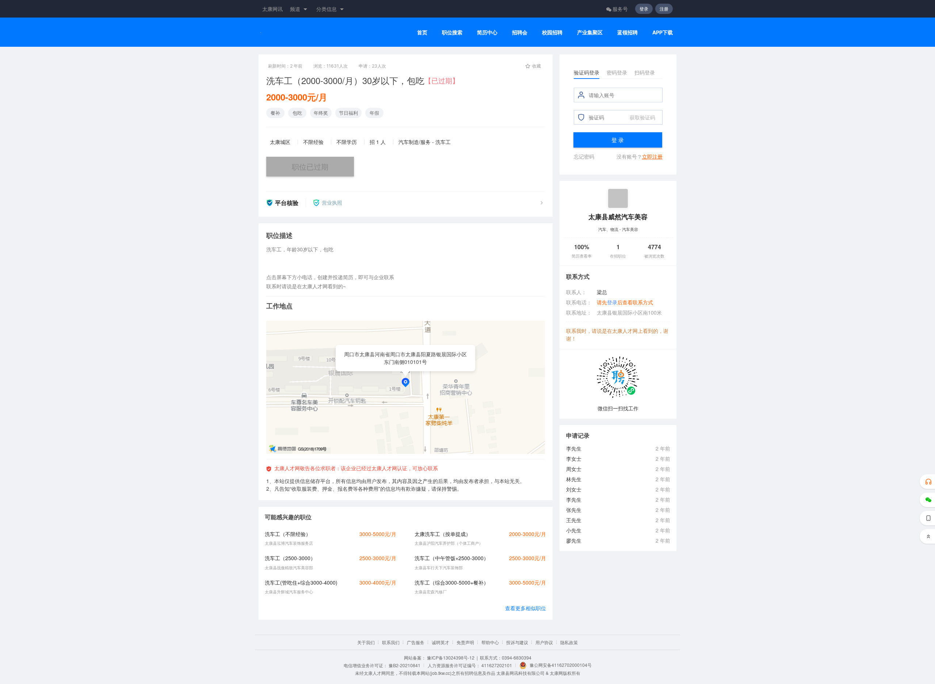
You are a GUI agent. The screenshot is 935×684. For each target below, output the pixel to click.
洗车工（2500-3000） (290, 558)
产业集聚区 (590, 32)
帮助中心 (490, 642)
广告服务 (415, 642)
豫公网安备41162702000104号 (561, 665)
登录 (644, 8)
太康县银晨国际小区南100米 (629, 312)
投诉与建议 (517, 642)
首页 (422, 32)
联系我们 (391, 642)
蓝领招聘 (627, 32)
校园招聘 (552, 32)
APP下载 (662, 32)
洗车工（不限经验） (288, 533)
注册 (664, 8)
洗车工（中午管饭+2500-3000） (452, 558)
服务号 (620, 8)
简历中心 (487, 32)
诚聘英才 (440, 642)
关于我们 (366, 642)
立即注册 (652, 156)
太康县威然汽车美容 (618, 216)
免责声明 (465, 642)
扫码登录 (644, 72)
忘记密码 (584, 156)
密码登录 (617, 72)
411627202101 (496, 665)
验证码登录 (586, 72)
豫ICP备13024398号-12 (450, 657)
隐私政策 (569, 642)
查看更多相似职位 (525, 608)
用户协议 (544, 642)
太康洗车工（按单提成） (443, 533)
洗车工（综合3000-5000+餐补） (452, 582)
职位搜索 (452, 32)
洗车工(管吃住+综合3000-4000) (301, 582)
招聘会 (519, 32)
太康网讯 (272, 8)
